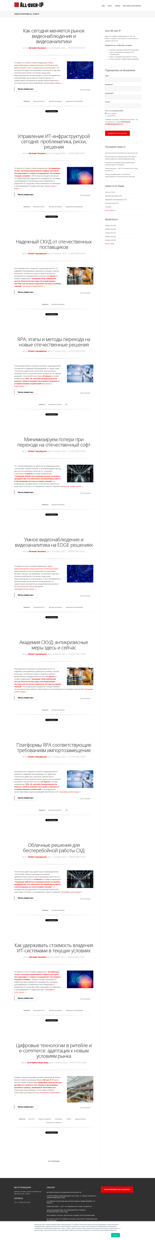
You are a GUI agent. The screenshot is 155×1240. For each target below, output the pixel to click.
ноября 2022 (110, 225)
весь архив (110, 244)
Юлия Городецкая (37, 253)
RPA (66, 404)
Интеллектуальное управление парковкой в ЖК (121, 153)
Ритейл (69, 1119)
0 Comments (86, 90)
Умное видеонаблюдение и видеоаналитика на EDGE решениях (54, 542)
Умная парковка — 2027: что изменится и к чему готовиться (121, 169)
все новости (111, 210)
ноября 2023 (110, 233)
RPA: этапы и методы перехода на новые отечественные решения (53, 342)
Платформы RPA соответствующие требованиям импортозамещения (53, 747)
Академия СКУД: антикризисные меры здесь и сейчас (54, 645)
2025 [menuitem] (103, 6)
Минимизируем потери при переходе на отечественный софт (53, 442)
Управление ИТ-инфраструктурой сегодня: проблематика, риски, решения (54, 141)
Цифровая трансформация (74, 101)
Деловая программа (55, 101)
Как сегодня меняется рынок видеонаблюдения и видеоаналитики (53, 35)
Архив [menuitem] (117, 6)
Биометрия (58, 1119)
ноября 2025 (110, 240)
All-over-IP (31, 1119)
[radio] (123, 113)
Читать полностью (25, 89)
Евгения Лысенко (37, 48)
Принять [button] (115, 1235)
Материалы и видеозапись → (34, 286)
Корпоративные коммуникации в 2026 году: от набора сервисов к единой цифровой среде (120, 158)
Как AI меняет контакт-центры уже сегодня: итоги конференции (71, 1215)
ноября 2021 (110, 236)
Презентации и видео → (53, 83)
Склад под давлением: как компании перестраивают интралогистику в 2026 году (120, 175)
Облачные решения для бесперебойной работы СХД (53, 848)
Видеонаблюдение (45, 1119)
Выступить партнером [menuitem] (132, 6)
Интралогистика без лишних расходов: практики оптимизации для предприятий (72, 1219)
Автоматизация (111, 203)
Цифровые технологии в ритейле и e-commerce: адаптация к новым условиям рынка (54, 1050)
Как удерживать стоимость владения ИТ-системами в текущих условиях (53, 948)
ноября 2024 (110, 229)
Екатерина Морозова (37, 1062)
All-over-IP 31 (48, 1080)
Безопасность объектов (53, 1122)
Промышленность (39, 101)
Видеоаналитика (80, 1119)
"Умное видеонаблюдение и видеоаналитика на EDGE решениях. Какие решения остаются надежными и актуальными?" (36, 65)
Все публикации (53, 1161)
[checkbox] (123, 114)
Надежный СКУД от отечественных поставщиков (54, 244)
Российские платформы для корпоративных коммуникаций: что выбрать (120, 164)
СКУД (108, 207)
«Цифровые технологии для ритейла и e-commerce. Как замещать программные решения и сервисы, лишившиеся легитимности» (37, 1085)
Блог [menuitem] (110, 6)
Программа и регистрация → (25, 589)
